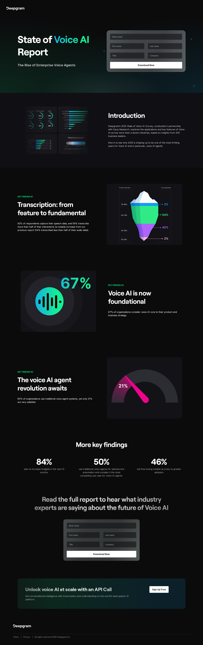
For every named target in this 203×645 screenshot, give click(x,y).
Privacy (26, 637)
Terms (16, 637)
